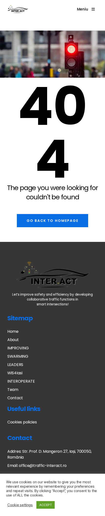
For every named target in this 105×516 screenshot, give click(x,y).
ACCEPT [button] (45, 505)
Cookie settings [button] (20, 505)
